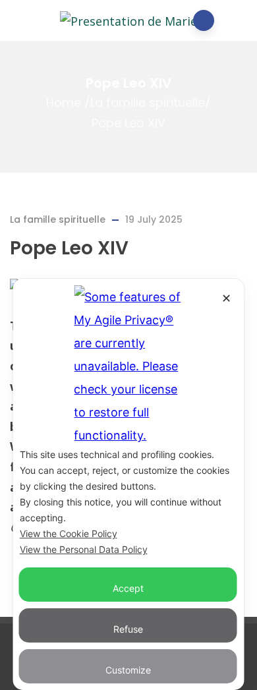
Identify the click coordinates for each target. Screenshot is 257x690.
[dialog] (128, 484)
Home (63, 103)
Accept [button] (128, 588)
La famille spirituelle (147, 103)
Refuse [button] (128, 629)
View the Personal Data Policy (84, 549)
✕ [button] (226, 298)
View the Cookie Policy (68, 533)
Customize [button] (128, 670)
